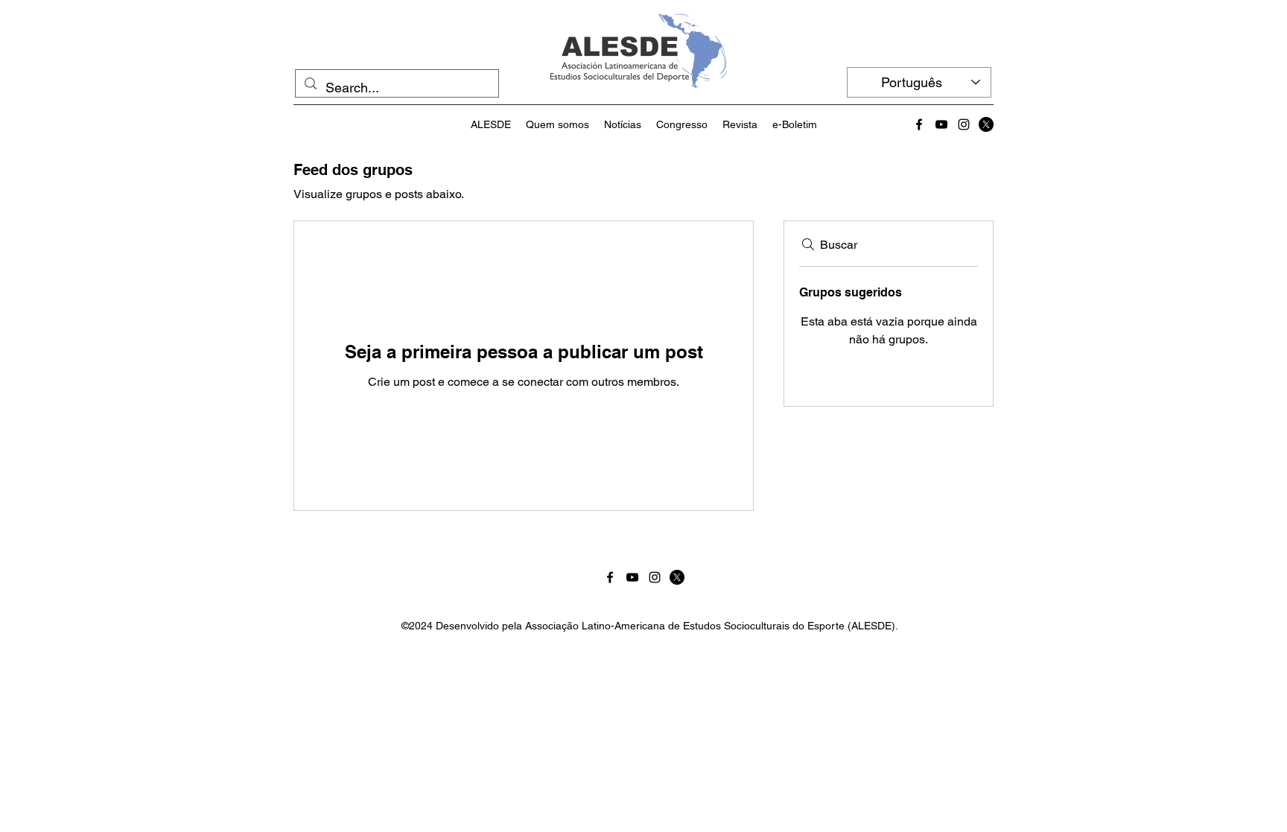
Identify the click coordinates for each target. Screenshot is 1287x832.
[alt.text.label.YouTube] (941, 124)
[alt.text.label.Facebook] (919, 124)
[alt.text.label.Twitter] (986, 124)
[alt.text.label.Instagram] (963, 124)
